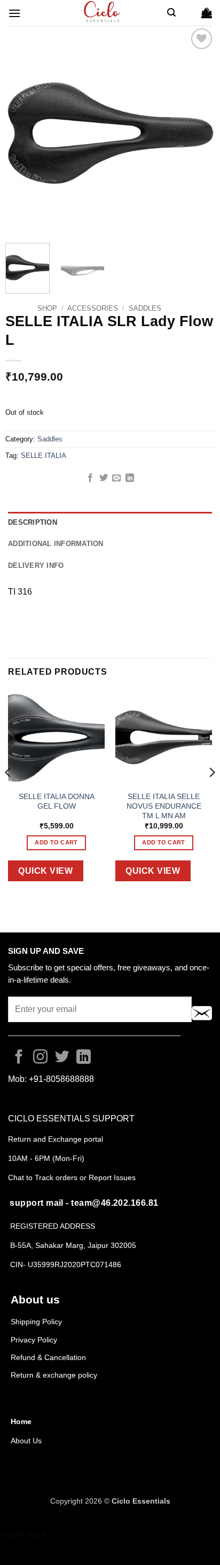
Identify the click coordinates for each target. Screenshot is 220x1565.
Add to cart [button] (56, 842)
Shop (47, 308)
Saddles (145, 308)
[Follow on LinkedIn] (83, 1058)
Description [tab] (32, 522)
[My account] (188, 13)
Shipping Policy (36, 1321)
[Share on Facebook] (90, 478)
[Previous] (23, 130)
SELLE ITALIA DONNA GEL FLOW (57, 801)
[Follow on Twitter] (62, 1058)
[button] (14, 13)
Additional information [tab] (56, 544)
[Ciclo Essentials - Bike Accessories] (102, 13)
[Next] (197, 130)
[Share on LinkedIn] (129, 478)
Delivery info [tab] (36, 566)
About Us (26, 1440)
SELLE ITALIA (43, 456)
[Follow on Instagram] (40, 1058)
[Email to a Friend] (116, 478)
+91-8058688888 (61, 1079)
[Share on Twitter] (103, 478)
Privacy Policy (34, 1339)
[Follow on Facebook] (19, 1058)
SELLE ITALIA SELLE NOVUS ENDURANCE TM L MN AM (164, 806)
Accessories (92, 308)
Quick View (45, 870)
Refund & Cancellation (49, 1357)
